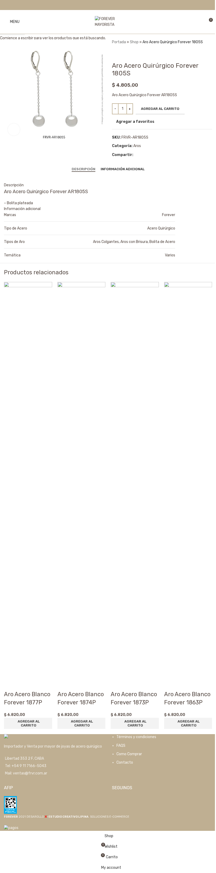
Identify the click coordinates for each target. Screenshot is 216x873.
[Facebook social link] (104, 5)
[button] (28, 723)
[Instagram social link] (111, 5)
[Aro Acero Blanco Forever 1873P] (135, 479)
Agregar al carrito (160, 109)
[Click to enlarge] (14, 129)
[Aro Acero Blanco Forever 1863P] (188, 479)
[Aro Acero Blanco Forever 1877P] (28, 479)
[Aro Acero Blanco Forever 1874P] (81, 479)
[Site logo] (108, 21)
